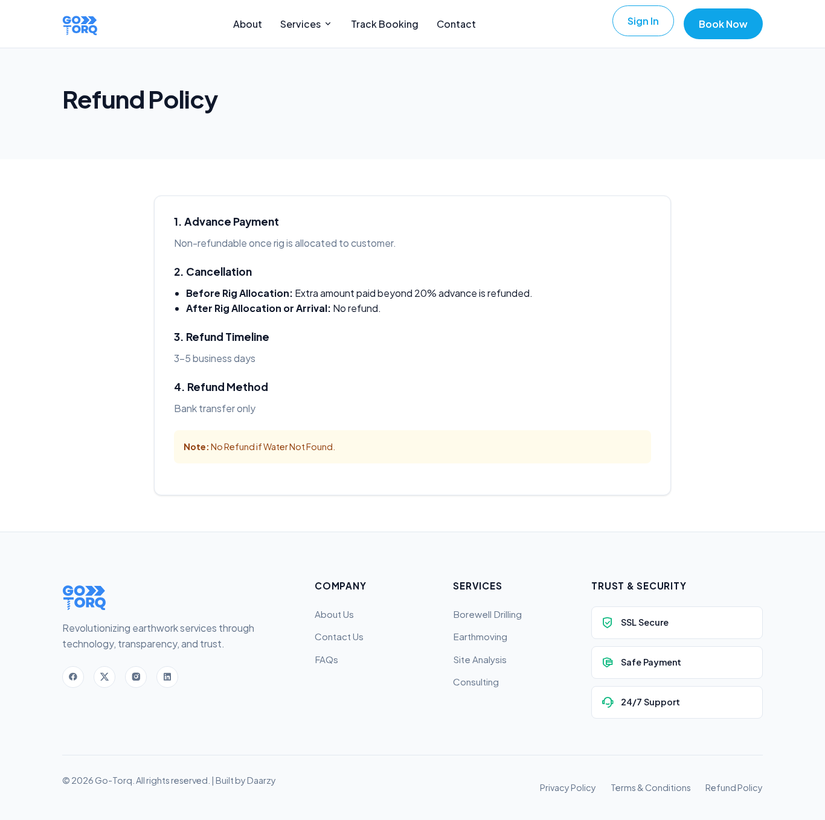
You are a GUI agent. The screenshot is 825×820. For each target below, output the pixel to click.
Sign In (643, 20)
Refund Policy (734, 787)
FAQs (326, 659)
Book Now (723, 23)
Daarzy (261, 780)
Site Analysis (480, 659)
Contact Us (339, 636)
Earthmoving (480, 636)
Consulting (476, 681)
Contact (456, 23)
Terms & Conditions (651, 787)
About (247, 23)
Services (300, 23)
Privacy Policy (568, 787)
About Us (334, 614)
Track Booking (385, 23)
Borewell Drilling (487, 614)
